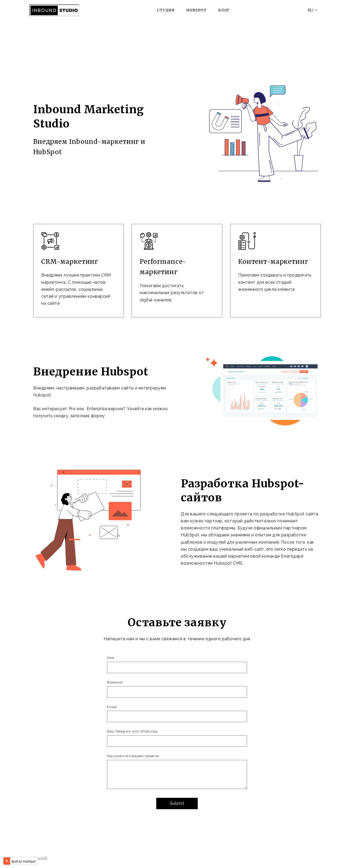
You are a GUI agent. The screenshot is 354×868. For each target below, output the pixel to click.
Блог (223, 10)
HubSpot (196, 10)
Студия (166, 10)
